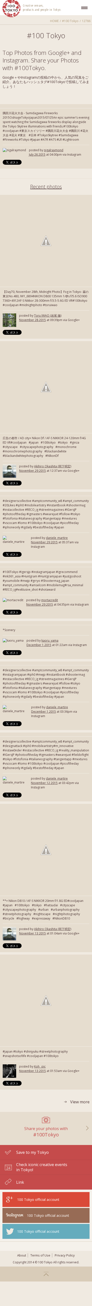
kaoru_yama (49, 640)
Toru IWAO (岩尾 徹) (47, 315)
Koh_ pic (40, 1066)
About (21, 1255)
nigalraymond (53, 150)
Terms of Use (40, 1255)
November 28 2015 (32, 320)
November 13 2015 (32, 933)
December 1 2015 (38, 645)
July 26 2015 (37, 154)
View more (80, 1102)
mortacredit (49, 600)
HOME (54, 21)
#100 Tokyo (70, 21)
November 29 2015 (32, 471)
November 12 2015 (44, 783)
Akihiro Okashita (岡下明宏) (52, 466)
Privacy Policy (65, 1255)
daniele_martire (57, 538)
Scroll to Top (46, 1274)
